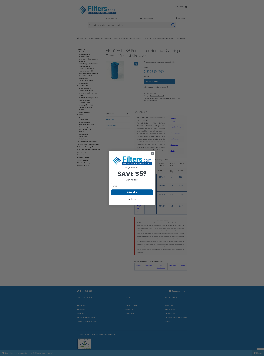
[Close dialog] (152, 153)
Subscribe (132, 192)
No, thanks (132, 199)
